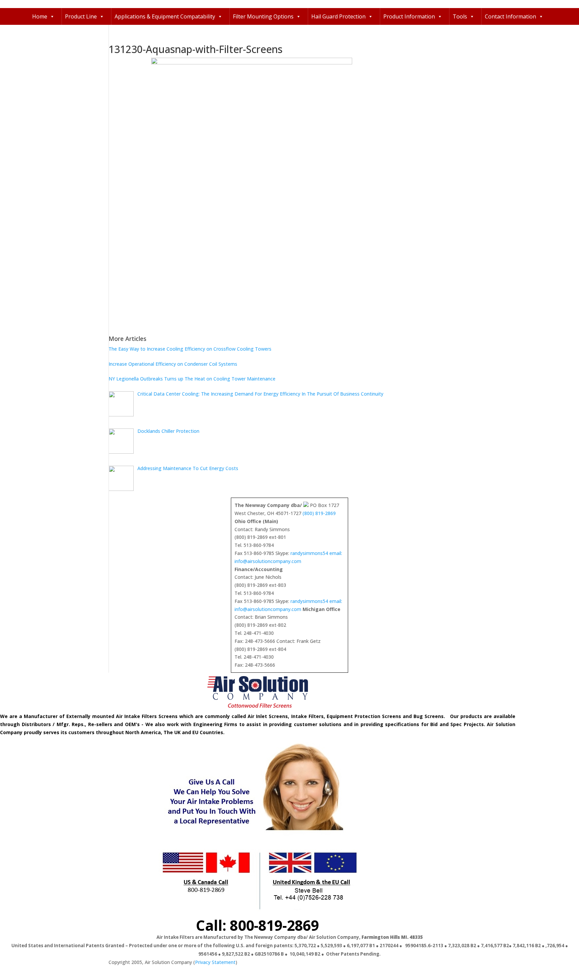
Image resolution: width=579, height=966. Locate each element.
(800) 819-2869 (319, 513)
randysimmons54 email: (316, 553)
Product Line (81, 16)
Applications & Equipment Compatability (165, 16)
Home (39, 16)
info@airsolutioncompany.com (268, 561)
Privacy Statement (215, 962)
